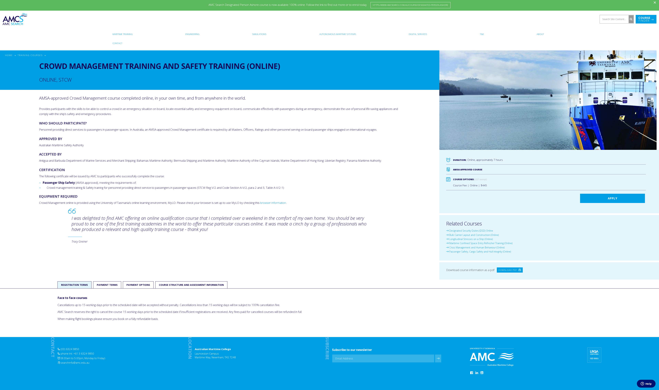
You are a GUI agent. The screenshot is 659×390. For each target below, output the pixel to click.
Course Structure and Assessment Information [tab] (191, 284)
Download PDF (508, 270)
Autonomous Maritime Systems (337, 34)
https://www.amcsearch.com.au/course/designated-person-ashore (410, 5)
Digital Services (418, 34)
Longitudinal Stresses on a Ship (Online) (471, 239)
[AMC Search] (15, 19)
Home (9, 55)
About (540, 34)
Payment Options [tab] (138, 284)
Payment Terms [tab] (107, 284)
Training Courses (30, 55)
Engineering (192, 34)
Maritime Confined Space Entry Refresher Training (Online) (480, 243)
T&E (482, 34)
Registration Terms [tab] (74, 284)
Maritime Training (122, 34)
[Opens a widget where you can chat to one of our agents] (646, 384)
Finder (644, 19)
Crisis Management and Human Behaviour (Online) (477, 247)
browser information (273, 203)
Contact (117, 43)
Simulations (259, 34)
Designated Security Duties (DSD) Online (471, 230)
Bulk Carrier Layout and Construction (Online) (474, 235)
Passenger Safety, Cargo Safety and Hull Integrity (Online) (480, 251)
